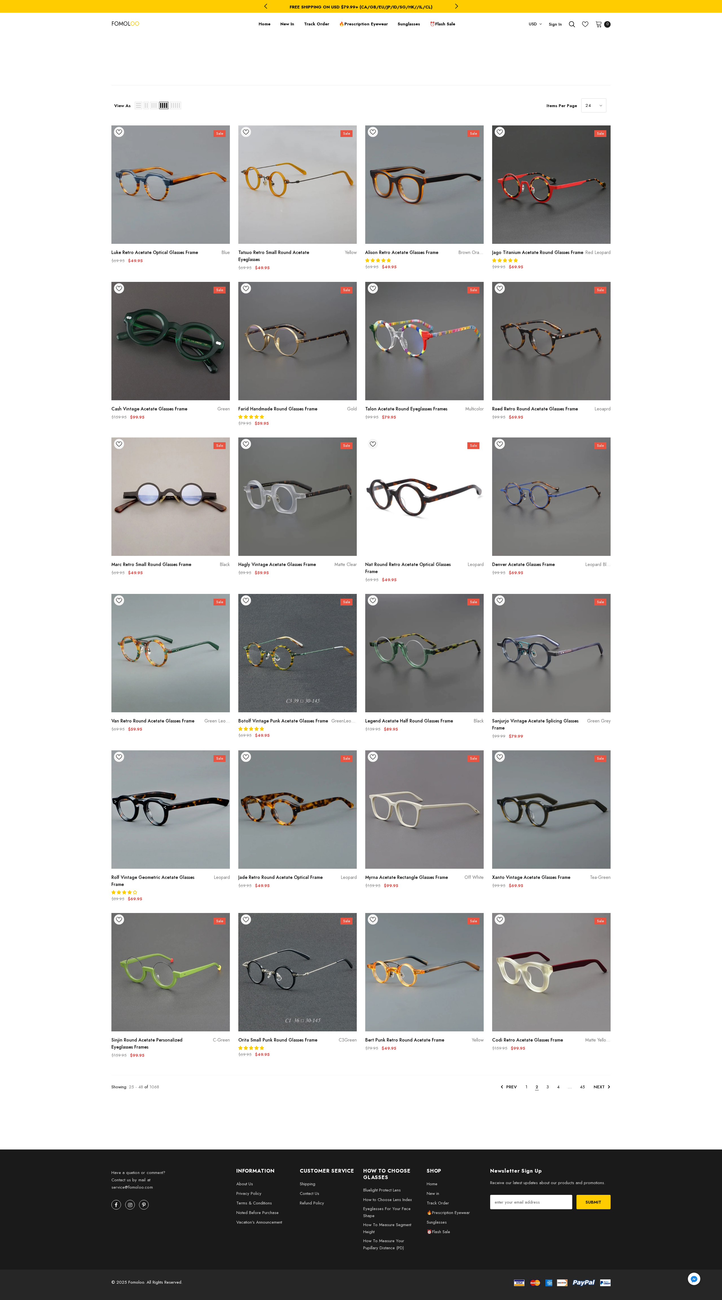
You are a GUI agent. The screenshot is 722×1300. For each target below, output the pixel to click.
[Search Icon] (572, 24)
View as (122, 106)
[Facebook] (116, 1205)
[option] (361, 7)
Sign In (555, 24)
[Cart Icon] (598, 24)
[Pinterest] (144, 1205)
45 (582, 1087)
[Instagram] (130, 1205)
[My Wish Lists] (585, 24)
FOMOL (118, 24)
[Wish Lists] (119, 133)
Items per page (562, 106)
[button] (378, 260)
